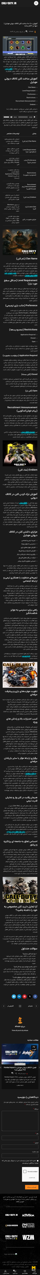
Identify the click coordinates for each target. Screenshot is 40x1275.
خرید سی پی (26, 656)
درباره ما (18, 1199)
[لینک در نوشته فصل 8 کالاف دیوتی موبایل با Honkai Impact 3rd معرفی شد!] (20, 1054)
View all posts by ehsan (20, 1031)
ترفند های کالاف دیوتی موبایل (16, 832)
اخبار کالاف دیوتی (20, 1064)
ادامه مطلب (20, 1085)
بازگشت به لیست (20, 1006)
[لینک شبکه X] (30, 996)
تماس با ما (25, 1199)
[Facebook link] (35, 996)
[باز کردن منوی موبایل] (36, 3)
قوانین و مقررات (9, 1199)
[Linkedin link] (19, 996)
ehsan (31, 31)
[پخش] (34, 118)
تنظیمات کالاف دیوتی (28, 432)
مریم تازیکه (22, 1074)
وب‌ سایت (35, 1152)
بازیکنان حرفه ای (30, 774)
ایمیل (36, 1143)
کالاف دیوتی (8, 69)
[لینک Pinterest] (24, 996)
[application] (20, 117)
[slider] (7, 117)
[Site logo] (9, 3)
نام (36, 1134)
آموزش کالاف (20, 1202)
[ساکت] (11, 118)
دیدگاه (35, 1109)
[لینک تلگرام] (14, 996)
